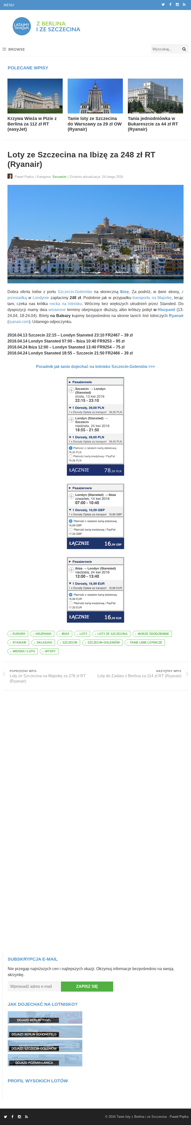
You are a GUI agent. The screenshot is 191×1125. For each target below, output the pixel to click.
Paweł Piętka (179, 1117)
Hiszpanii (166, 310)
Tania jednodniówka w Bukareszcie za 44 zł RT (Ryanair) (153, 124)
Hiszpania (43, 634)
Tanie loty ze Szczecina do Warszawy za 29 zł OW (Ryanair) (95, 124)
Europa (19, 634)
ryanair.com (19, 322)
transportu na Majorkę (152, 298)
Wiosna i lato (24, 651)
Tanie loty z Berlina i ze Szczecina (142, 1117)
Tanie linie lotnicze (146, 642)
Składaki (44, 642)
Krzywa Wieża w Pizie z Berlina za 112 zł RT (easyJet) (32, 124)
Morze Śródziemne (153, 634)
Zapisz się (87, 986)
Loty (83, 634)
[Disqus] (95, 752)
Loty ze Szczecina (112, 634)
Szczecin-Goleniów (75, 292)
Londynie (41, 298)
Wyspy (50, 651)
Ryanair (176, 316)
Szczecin (59, 177)
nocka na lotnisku (65, 304)
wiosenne (57, 310)
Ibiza (65, 634)
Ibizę (124, 292)
